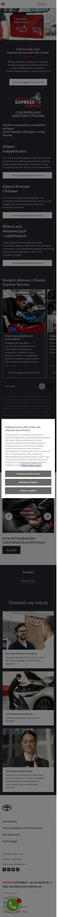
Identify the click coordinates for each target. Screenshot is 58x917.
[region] (28, 458)
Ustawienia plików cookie (28, 474)
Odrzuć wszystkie (28, 490)
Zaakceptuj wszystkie (28, 482)
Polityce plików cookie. (31, 465)
